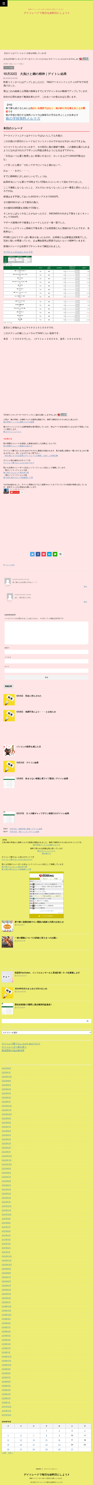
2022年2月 (6, 1198)
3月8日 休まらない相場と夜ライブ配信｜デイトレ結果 (42, 778)
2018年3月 (6, 1394)
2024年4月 (6, 1089)
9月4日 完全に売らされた (29, 696)
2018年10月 (6, 1365)
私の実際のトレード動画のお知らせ (17, 446)
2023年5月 (6, 1135)
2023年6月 (6, 1131)
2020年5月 (6, 1285)
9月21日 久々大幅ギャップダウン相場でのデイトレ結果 (42, 813)
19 (8, 1445)
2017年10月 (6, 1415)
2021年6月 (6, 1231)
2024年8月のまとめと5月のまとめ (31, 988)
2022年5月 (6, 1185)
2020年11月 (6, 1260)
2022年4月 (6, 1189)
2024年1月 (6, 1102)
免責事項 (38, 1469)
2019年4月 (6, 1340)
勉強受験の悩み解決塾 (13, 1050)
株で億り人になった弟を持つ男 (16, 472)
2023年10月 (7, 1114)
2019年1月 (6, 1352)
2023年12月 (7, 1106)
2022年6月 (6, 1181)
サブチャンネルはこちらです (18, 252)
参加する (60, 912)
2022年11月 (6, 1160)
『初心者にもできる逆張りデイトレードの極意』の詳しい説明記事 (30, 455)
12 (8, 1440)
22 (46, 1445)
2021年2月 (6, 1248)
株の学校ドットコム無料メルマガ (46, 845)
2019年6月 (6, 1331)
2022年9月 (6, 1168)
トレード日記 (10, 565)
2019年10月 (6, 1315)
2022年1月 (6, 1202)
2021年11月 (6, 1210)
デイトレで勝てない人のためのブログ (18, 463)
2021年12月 (6, 1206)
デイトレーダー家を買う (14, 1047)
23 (59, 1445)
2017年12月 (6, 1407)
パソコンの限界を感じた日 (28, 746)
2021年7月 (6, 1227)
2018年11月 (6, 1361)
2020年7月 (6, 1277)
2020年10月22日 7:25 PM (23, 594)
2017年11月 (6, 1411)
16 (59, 1440)
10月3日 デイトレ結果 (27, 762)
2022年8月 (6, 1173)
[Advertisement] (46, 33)
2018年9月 (6, 1369)
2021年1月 (6, 1252)
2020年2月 (6, 1298)
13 (21, 1440)
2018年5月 (6, 1386)
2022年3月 (6, 1193)
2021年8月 (6, 1223)
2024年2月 (6, 1097)
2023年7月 (6, 1127)
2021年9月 (6, 1219)
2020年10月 (7, 1264)
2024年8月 (6, 1081)
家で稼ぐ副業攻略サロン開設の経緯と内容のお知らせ (39, 922)
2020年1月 (6, 1302)
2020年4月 (6, 1290)
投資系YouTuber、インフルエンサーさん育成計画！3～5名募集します (47, 972)
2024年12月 (7, 1076)
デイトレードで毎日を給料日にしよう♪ (46, 12)
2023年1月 (6, 1152)
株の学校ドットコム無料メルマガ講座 (18, 422)
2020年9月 (6, 1269)
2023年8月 (6, 1122)
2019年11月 (6, 1310)
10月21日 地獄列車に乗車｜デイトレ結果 (26, 829)
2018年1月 (6, 1402)
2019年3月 (6, 1344)
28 (34, 1449)
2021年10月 (6, 1214)
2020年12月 (7, 1256)
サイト (7, 666)
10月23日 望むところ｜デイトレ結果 (24, 832)
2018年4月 (6, 1390)
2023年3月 (6, 1143)
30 (59, 1449)
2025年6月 (6, 1068)
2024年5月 (6, 1085)
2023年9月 (6, 1118)
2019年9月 (6, 1319)
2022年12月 (7, 1156)
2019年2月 (6, 1348)
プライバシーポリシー (50, 1469)
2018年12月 (6, 1356)
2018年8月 (6, 1373)
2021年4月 (6, 1239)
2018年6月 (6, 1381)
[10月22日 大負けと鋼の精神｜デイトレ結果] (49, 554)
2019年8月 (6, 1323)
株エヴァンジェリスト (12, 432)
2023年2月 (6, 1147)
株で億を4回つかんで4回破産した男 (18, 477)
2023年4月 (6, 1139)
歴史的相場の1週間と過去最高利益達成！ (34, 1004)
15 (46, 1440)
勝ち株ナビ (46, 853)
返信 (85, 586)
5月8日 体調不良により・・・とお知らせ (36, 712)
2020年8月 (6, 1273)
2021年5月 (6, 1235)
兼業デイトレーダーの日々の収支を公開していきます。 (46, 1478)
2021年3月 (6, 1244)
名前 (7, 648)
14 (34, 1440)
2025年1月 (6, 1072)
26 (8, 1449)
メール (8, 657)
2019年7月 (6, 1327)
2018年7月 (6, 1377)
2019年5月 (6, 1335)
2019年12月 (6, 1306)
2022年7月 (6, 1177)
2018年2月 (6, 1398)
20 (21, 1445)
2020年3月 (6, 1294)
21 (34, 1445)
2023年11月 (6, 1110)
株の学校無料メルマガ (23, 118)
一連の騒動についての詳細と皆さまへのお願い (36, 938)
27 (21, 1449)
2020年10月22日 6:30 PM (20, 579)
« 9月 (4, 1453)
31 (72, 1449)
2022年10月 (7, 1164)
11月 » (10, 1453)
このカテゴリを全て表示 (46, 911)
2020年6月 (6, 1281)
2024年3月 (6, 1093)
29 (46, 1449)
